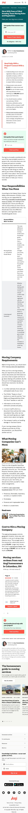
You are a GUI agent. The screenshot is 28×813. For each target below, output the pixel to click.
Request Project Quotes (14, 37)
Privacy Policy (18, 803)
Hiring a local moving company (14, 112)
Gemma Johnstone (7, 697)
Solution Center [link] (5, 7)
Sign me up (14, 773)
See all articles (8, 680)
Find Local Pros (14, 150)
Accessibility (13, 805)
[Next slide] (8, 613)
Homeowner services (7, 734)
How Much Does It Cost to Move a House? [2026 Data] (11, 701)
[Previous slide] (4, 613)
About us (4, 748)
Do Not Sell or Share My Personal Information (14, 807)
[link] (12, 591)
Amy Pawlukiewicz (19, 51)
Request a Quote (12, 606)
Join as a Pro (17, 2)
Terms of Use (10, 803)
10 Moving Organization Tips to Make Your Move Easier (17, 516)
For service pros (6, 739)
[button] (4, 613)
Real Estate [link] (14, 7)
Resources (4, 743)
